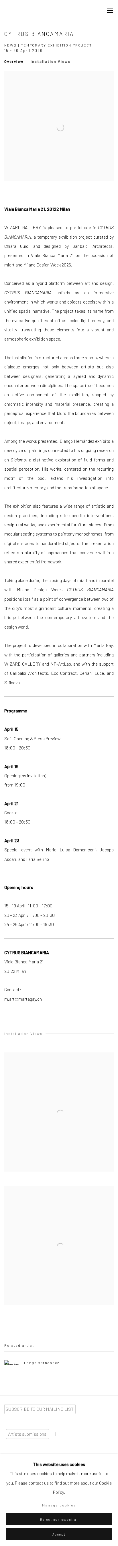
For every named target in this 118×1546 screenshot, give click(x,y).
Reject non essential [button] (59, 1519)
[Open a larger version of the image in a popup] (59, 1111)
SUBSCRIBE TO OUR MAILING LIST (40, 1409)
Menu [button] (109, 11)
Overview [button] (13, 61)
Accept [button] (59, 1534)
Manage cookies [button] (59, 1505)
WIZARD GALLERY (24, 11)
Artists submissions (27, 1434)
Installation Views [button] (50, 61)
